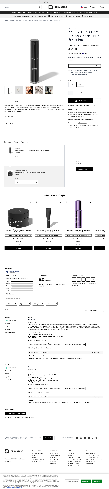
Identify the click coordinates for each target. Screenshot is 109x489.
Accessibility (90, 463)
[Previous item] (6, 226)
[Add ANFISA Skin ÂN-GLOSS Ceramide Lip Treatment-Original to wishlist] (60, 203)
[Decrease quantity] (70, 93)
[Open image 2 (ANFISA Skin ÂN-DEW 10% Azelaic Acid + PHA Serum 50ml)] (19, 90)
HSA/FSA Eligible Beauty (75, 457)
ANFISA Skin (19, 20)
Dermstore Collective (75, 459)
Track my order (36, 461)
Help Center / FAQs (37, 453)
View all (99, 57)
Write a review (85, 45)
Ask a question (95, 45)
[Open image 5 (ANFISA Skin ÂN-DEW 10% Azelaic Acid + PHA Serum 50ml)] (49, 90)
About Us (71, 453)
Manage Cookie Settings (72, 481)
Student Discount (74, 463)
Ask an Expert (72, 455)
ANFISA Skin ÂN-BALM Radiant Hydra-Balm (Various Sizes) (18, 231)
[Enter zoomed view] (61, 80)
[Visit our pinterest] (96, 438)
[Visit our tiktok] (92, 438)
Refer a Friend (54, 461)
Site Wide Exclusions (92, 455)
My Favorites (54, 459)
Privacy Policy (90, 453)
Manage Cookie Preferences (13, 458)
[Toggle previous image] (6, 54)
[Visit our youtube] (89, 438)
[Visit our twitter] (81, 438)
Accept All (97, 481)
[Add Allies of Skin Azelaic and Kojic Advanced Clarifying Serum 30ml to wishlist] (90, 203)
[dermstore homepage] (57, 7)
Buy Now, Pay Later (73, 465)
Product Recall (91, 461)
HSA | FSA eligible (76, 53)
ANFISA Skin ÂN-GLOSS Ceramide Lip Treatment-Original (48, 231)
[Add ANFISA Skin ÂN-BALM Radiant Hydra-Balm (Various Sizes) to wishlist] (30, 203)
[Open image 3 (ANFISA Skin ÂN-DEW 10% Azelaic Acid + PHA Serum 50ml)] (29, 90)
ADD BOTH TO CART (85, 169)
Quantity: (71, 89)
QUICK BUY (18, 248)
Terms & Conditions (92, 457)
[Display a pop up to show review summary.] (84, 238)
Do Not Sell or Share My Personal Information (15, 460)
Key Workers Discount (75, 461)
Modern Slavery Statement (94, 459)
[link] (93, 7)
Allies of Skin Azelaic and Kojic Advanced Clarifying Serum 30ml (78, 231)
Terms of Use (19, 487)
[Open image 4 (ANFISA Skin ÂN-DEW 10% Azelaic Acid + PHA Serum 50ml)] (39, 90)
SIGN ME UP (48, 438)
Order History (54, 463)
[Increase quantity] (81, 93)
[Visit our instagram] (85, 438)
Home (6, 20)
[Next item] (103, 226)
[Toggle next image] (63, 54)
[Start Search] (39, 7)
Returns (34, 457)
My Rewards (53, 457)
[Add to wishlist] (98, 100)
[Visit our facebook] (77, 438)
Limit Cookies (85, 481)
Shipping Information (38, 459)
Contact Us (35, 455)
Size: (70, 80)
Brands (12, 20)
